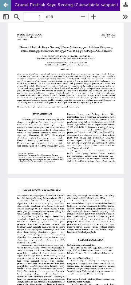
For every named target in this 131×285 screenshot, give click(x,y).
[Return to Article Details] (5, 5)
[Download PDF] (125, 5)
